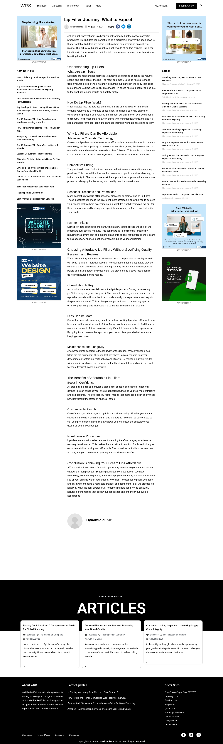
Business (42, 5)
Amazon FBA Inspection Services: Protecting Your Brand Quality (99, 709)
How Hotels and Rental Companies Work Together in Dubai (97, 697)
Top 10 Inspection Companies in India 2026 (182, 194)
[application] (102, 5)
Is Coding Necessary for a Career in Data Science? (93, 692)
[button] (186, 6)
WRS (25, 5)
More (98, 5)
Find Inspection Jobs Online (30, 193)
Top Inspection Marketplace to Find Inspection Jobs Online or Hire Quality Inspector (35, 89)
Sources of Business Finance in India (34, 154)
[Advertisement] (111, 556)
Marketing (56, 5)
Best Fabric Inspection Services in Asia (35, 186)
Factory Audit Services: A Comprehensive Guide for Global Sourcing (101, 703)
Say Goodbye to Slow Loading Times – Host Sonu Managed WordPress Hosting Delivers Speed (38, 110)
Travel (87, 5)
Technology (73, 5)
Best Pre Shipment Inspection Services (35, 199)
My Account (161, 5)
